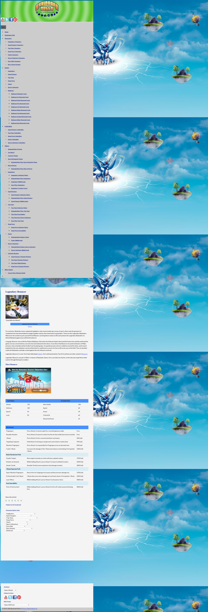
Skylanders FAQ (10, 35)
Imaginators (11, 71)
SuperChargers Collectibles (16, 129)
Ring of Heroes (12, 165)
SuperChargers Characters (15, 45)
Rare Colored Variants (14, 64)
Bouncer (84, 354)
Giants (10, 84)
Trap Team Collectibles (14, 133)
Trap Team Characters (14, 48)
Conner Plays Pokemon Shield (16, 273)
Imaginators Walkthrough (18, 182)
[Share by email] (22, 501)
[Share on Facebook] (7, 501)
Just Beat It (11, 152)
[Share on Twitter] (10, 501)
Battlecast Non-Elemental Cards (20, 123)
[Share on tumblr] (19, 501)
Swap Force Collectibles (15, 136)
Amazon (30, 326)
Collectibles (8, 126)
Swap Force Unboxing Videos (19, 227)
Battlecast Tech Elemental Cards (20, 113)
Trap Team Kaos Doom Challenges (21, 217)
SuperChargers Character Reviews (21, 256)
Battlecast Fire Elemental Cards (20, 103)
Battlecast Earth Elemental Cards (20, 100)
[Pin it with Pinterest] (16, 501)
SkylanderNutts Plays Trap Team (20, 211)
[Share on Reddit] (13, 501)
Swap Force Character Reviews (20, 266)
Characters (8, 38)
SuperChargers (12, 74)
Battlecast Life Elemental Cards (20, 107)
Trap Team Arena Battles (18, 214)
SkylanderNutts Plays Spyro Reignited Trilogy (24, 162)
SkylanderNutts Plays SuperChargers (21, 198)
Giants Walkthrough (17, 240)
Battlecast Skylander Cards (19, 94)
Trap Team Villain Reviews (18, 263)
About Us (34, 608)
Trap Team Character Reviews (19, 260)
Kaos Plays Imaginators (18, 185)
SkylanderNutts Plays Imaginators (20, 178)
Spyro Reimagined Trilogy (15, 159)
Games (7, 68)
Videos (7, 146)
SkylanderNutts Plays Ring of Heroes (21, 169)
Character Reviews (13, 253)
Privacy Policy (26, 608)
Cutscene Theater (13, 155)
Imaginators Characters (14, 41)
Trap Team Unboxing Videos (19, 208)
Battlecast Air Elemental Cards (20, 97)
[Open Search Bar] (1, 23)
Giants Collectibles (13, 139)
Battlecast (11, 90)
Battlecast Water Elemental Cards (20, 120)
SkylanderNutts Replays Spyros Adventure (23, 247)
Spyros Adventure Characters (16, 58)
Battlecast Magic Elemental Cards (20, 110)
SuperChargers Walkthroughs (19, 201)
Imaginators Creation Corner (19, 188)
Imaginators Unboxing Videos (19, 175)
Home (6, 32)
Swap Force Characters (14, 51)
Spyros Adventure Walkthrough (20, 250)
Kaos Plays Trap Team (17, 221)
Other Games (9, 269)
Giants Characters (13, 55)
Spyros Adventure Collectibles (16, 142)
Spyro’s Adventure (13, 87)
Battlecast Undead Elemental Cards (21, 116)
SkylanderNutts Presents (15, 149)
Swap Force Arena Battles (18, 230)
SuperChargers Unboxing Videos (20, 195)
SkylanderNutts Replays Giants (20, 237)
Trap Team (11, 77)
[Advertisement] (47, 283)
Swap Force (11, 81)
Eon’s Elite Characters (14, 61)
